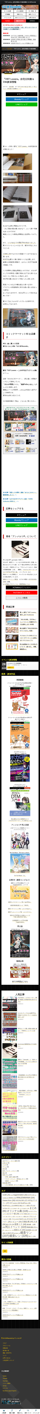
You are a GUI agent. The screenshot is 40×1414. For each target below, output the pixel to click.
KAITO (31, 1195)
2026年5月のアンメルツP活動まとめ (12, 1290)
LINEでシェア (22, 104)
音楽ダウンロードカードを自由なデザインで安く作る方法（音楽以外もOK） (27, 1123)
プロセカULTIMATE (19, 1219)
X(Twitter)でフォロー (22, 587)
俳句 (3, 1169)
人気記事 (4, 1412)
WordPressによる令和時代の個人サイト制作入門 (18, 1205)
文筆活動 (9, 88)
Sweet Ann (8, 1200)
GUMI (6, 1195)
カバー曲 (14, 1214)
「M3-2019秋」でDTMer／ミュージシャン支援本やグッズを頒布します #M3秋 (28, 622)
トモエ (17, 1216)
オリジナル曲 (17, 1211)
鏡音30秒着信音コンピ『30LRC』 (20, 905)
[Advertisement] (20, 127)
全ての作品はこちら (20, 981)
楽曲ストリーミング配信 (10, 579)
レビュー (16, 1222)
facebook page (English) (9, 1390)
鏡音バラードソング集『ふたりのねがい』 (20, 908)
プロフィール (6, 1345)
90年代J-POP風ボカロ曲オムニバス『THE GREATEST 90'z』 (20, 916)
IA (11, 1195)
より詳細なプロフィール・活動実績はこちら (16, 584)
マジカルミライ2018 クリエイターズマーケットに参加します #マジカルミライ (28, 638)
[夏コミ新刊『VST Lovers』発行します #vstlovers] (12, 614)
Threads (5, 1378)
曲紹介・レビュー (10, 1181)
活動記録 (5, 1348)
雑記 (3, 1173)
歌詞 (11, 1233)
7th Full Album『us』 (20, 875)
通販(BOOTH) (19, 21)
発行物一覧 (6, 1350)
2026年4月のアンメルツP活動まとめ (12, 1315)
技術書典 (30, 1230)
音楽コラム (20, 1412)
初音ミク (31, 86)
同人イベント (15, 1227)
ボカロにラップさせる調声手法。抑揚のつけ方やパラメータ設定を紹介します (27, 1015)
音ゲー (32, 1236)
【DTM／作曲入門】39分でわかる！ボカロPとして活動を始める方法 (27, 1108)
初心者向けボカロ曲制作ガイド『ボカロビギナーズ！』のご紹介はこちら (20, 819)
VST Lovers (21, 86)
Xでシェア (21, 94)
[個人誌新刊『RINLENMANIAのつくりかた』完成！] (12, 630)
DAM (4, 581)
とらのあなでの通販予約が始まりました (22, 242)
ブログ (5, 1343)
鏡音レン (18, 1235)
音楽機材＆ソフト (17, 88)
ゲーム (4, 1167)
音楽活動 (11, 86)
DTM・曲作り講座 (10, 1177)
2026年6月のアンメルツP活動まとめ (12, 1279)
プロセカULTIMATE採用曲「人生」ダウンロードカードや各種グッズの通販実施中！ (20, 28)
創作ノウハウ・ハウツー (9, 1171)
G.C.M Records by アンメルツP (12, 1338)
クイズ (4, 1165)
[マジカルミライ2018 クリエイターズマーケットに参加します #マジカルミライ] (12, 638)
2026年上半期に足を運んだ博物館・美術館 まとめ (23, 40)
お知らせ (4, 1163)
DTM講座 (7, 14)
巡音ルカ (19, 1230)
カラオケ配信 (25, 1214)
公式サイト (10, 667)
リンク (5, 1355)
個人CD (10, 1224)
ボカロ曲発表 (19, 11)
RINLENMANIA (26, 1197)
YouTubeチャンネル (21, 593)
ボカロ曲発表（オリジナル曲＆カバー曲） (17, 1185)
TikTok (5, 1386)
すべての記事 (7, 11)
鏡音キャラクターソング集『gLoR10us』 (20, 902)
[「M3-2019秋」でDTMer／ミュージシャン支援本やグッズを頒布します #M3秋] (12, 622)
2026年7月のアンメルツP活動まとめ (22, 43)
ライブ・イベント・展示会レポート (15, 1179)
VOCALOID (21, 1200)
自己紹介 (17, 1233)
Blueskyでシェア (21, 99)
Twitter (4, 1376)
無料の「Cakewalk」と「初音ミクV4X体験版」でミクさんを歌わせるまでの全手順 (27, 1061)
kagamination (20, 1195)
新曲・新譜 (12, 1412)
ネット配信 (24, 1216)
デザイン (11, 1216)
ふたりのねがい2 (24, 1208)
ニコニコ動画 (21, 598)
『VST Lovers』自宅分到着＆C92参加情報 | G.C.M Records (20, 2)
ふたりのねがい (14, 1208)
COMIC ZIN (7, 254)
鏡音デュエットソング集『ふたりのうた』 (20, 912)
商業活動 (31, 1227)
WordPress (25, 1203)
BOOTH (5, 259)
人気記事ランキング (8, 1360)
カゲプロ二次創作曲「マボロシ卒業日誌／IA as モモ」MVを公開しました (24, 36)
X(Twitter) (32, 21)
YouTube (7, 21)
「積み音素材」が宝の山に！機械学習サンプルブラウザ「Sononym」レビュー (27, 1092)
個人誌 (26, 86)
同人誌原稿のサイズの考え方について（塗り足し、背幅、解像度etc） (28, 646)
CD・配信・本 (32, 11)
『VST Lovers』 (22, 146)
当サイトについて (20, 17)
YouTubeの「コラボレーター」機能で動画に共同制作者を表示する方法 (27, 999)
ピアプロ (5, 1388)
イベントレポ (36, 1412)
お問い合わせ (32, 17)
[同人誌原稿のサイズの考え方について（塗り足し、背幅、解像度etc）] (12, 646)
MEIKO (12, 1198)
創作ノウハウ (28, 1412)
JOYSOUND (32, 579)
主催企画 (27, 1222)
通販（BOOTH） (7, 1353)
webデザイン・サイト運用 (9, 1161)
